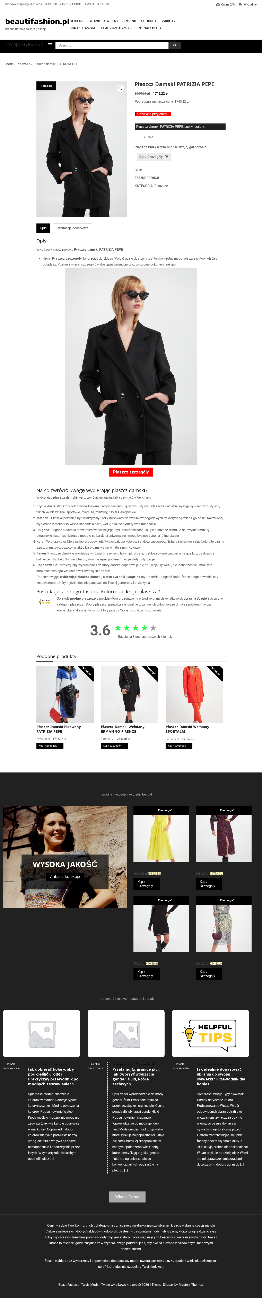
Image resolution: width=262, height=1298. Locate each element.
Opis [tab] (43, 228)
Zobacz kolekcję (65, 876)
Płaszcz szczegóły (131, 472)
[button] (120, 88)
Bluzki (94, 21)
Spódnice (149, 21)
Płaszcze (23, 64)
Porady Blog (149, 28)
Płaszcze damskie (117, 28)
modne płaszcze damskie (90, 598)
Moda (9, 64)
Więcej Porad (127, 1197)
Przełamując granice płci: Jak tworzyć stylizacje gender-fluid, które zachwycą (136, 1077)
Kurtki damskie (83, 28)
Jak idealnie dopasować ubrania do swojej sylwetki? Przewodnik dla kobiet (221, 1077)
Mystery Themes (191, 1285)
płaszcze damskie (168, 530)
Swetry (111, 21)
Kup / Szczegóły (151, 157)
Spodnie (129, 21)
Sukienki (77, 21)
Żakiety (169, 21)
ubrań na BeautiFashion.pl (202, 598)
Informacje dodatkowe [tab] (72, 228)
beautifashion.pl (37, 21)
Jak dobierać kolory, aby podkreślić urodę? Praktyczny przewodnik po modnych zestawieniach (53, 1077)
